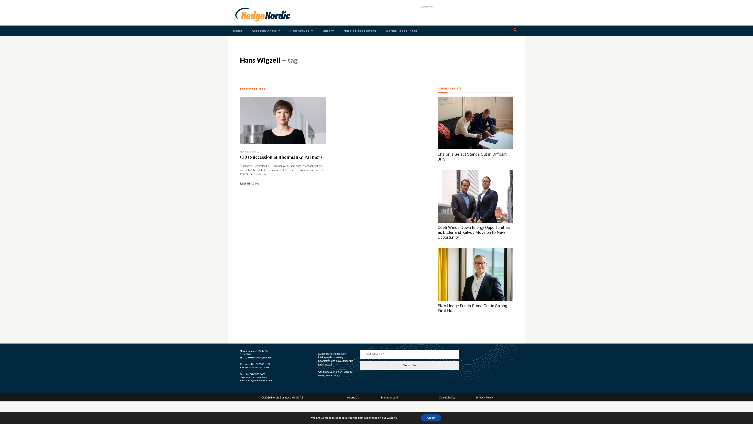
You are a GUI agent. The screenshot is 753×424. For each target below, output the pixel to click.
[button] (515, 30)
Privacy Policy (484, 397)
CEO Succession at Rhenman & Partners (281, 157)
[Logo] (247, 15)
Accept (431, 418)
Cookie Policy (447, 397)
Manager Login (390, 397)
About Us (353, 397)
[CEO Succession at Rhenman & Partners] (283, 120)
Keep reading (249, 183)
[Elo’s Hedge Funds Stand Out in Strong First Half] (475, 274)
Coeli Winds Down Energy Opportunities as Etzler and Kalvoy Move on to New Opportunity (474, 232)
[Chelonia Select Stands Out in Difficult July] (475, 123)
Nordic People (249, 151)
